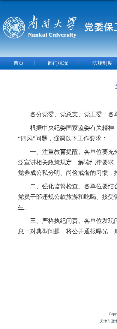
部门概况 (58, 63)
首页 (19, 63)
